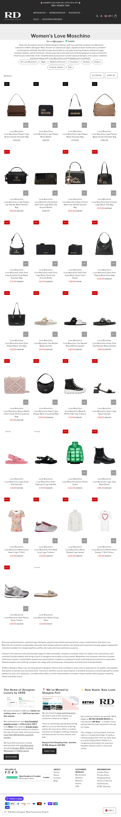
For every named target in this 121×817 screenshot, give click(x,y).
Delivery (79, 778)
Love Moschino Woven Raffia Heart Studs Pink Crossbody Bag (17, 414)
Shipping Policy (104, 778)
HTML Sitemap (103, 786)
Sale (70, 67)
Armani (15, 748)
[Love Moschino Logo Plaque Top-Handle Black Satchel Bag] (17, 173)
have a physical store (66, 713)
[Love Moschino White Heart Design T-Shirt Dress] (104, 521)
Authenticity (102, 784)
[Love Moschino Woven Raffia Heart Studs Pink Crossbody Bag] (17, 382)
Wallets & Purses (57, 62)
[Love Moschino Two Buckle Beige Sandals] (46, 314)
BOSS (22, 748)
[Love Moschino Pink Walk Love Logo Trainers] (46, 521)
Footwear (74, 62)
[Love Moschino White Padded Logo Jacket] (75, 521)
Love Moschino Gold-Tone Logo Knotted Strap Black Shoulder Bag (16, 275)
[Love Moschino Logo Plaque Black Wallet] (46, 105)
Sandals (86, 62)
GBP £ (110, 16)
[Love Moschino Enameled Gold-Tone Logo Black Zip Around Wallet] (46, 173)
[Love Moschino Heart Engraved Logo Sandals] (46, 453)
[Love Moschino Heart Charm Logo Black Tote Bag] (104, 173)
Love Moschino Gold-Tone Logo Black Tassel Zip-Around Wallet (45, 275)
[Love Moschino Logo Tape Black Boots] (104, 453)
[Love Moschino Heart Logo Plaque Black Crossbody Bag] (46, 382)
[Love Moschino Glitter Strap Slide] (46, 588)
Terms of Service (104, 781)
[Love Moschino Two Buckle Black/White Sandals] (75, 314)
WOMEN (60, 5)
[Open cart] (115, 16)
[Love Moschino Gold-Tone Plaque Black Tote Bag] (17, 314)
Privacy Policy (103, 775)
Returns (78, 781)
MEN (54, 5)
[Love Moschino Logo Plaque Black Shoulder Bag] (75, 105)
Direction (49, 751)
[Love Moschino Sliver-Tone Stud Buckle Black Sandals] (104, 314)
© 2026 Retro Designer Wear (18, 812)
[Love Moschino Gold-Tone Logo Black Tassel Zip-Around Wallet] (46, 244)
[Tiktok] (13, 772)
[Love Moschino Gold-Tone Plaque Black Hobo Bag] (104, 244)
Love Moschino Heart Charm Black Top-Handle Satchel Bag (75, 204)
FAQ (77, 786)
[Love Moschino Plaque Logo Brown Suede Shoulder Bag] (17, 105)
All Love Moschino (28, 62)
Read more (11, 757)
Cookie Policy (103, 772)
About (56, 775)
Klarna (78, 783)
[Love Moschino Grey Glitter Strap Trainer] (17, 588)
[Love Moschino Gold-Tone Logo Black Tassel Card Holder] (75, 244)
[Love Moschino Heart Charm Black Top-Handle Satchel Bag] (75, 173)
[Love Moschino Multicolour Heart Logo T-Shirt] (17, 521)
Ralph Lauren (23, 751)
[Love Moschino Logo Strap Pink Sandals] (17, 453)
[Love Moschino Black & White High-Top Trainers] (75, 382)
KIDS (67, 5)
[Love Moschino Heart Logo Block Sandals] (104, 382)
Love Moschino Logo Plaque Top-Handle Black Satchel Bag (16, 204)
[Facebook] (5, 772)
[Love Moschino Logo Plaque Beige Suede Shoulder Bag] (104, 105)
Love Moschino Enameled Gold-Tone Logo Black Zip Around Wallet (46, 204)
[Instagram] (9, 772)
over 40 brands (26, 745)
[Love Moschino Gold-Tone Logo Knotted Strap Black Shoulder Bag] (17, 244)
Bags (43, 62)
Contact (57, 778)
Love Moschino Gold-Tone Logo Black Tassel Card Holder (75, 275)
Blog (56, 781)
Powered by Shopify (40, 812)
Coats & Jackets (56, 67)
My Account (80, 775)
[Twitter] (16, 772)
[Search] (97, 16)
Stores (57, 772)
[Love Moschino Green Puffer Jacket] (75, 453)
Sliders (97, 62)
